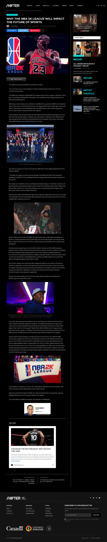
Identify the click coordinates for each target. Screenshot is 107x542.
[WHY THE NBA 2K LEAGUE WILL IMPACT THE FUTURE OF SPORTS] (37, 54)
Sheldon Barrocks (12, 14)
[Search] (104, 5)
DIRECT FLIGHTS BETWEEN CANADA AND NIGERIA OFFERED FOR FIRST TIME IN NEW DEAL (91, 109)
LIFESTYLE (45, 5)
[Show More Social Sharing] (42, 30)
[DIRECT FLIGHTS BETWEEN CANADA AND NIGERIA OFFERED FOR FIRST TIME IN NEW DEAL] (77, 109)
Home (8, 10)
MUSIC (38, 5)
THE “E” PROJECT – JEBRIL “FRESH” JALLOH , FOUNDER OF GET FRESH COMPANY (24, 481)
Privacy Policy (94, 519)
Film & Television (78, 55)
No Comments (45, 26)
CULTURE (55, 5)
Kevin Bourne (14, 26)
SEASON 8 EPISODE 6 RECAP (90, 80)
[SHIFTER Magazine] (12, 6)
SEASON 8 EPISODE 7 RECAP (84, 62)
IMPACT (64, 5)
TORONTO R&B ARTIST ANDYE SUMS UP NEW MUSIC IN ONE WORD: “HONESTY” (91, 95)
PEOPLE (29, 5)
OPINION (79, 5)
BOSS (71, 5)
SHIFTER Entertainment (16, 538)
